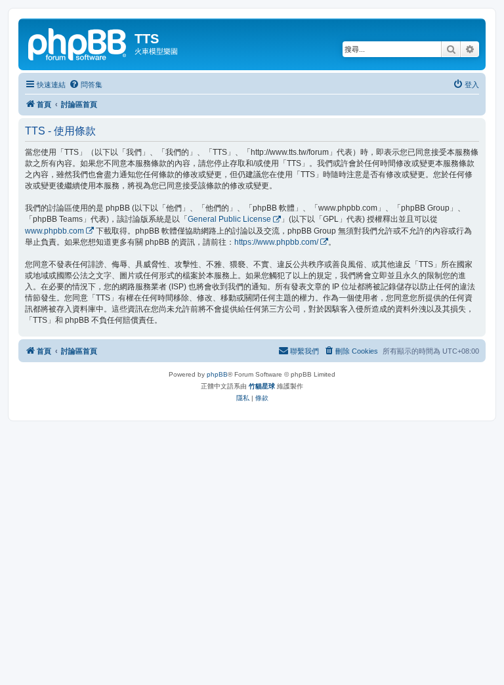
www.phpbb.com (54, 231)
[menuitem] (85, 85)
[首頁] (78, 43)
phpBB (217, 374)
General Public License (229, 219)
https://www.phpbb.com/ (276, 242)
